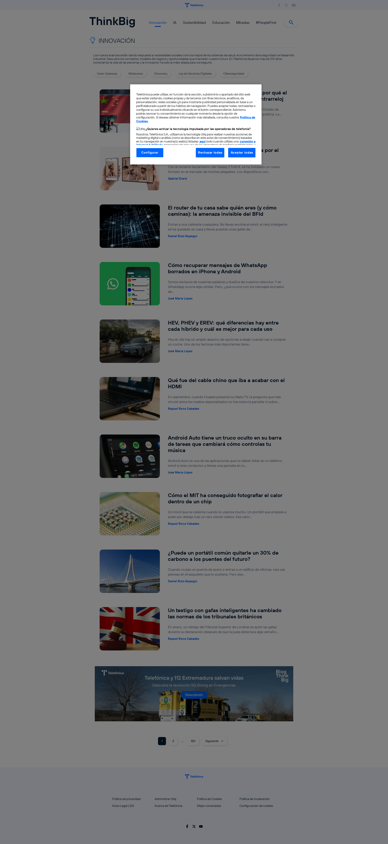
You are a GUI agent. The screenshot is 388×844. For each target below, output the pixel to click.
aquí (202, 141)
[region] (195, 124)
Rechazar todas (210, 152)
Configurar (149, 152)
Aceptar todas (242, 152)
